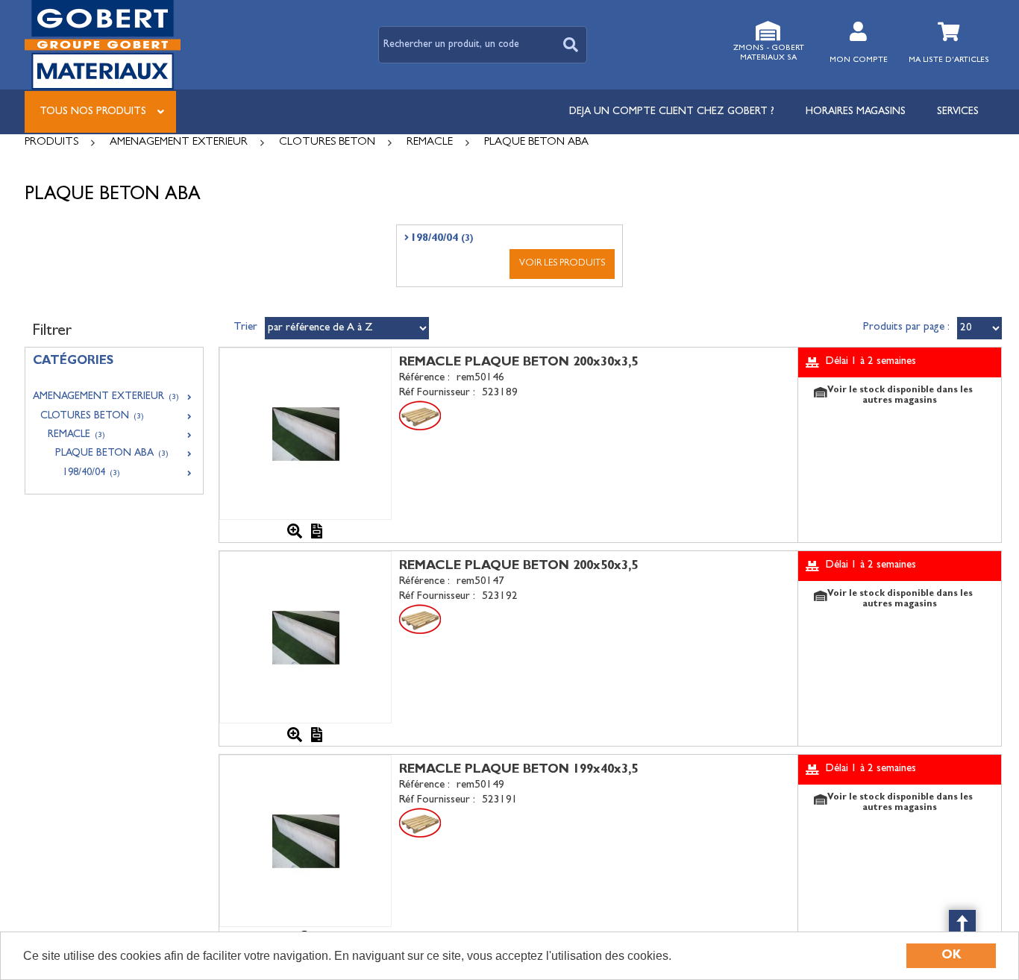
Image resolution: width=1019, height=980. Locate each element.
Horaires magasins (856, 112)
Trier (245, 327)
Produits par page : (906, 327)
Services (958, 112)
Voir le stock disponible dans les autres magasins (900, 396)
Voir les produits (562, 263)
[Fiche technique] (317, 531)
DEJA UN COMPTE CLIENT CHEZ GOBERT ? (671, 112)
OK (951, 955)
